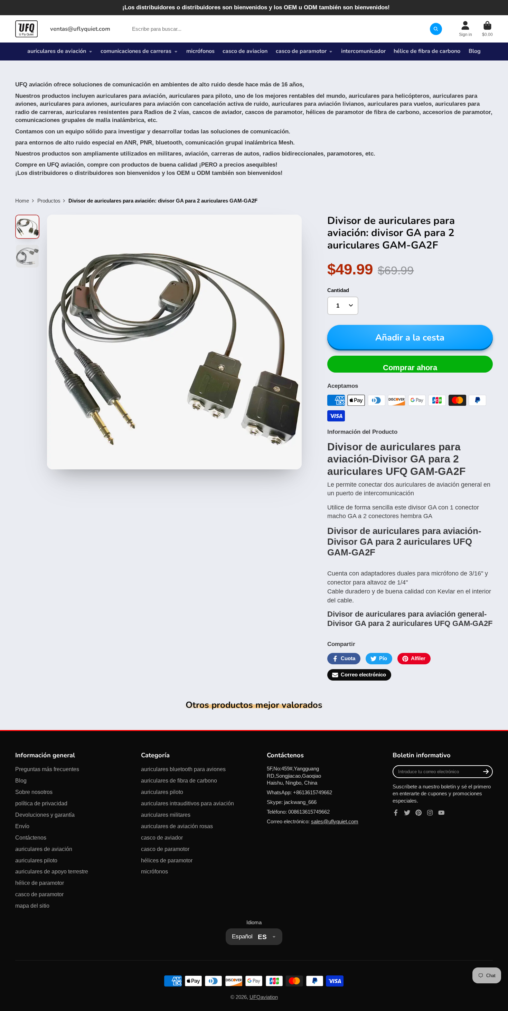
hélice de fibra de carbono (427, 51)
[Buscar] (436, 29)
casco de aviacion (245, 51)
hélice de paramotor (39, 883)
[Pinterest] (418, 812)
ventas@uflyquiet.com (80, 29)
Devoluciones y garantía (45, 815)
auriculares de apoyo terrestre (51, 871)
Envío (22, 826)
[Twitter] (407, 812)
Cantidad (338, 290)
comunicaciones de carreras (136, 51)
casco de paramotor (301, 51)
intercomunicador (363, 51)
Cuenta (465, 29)
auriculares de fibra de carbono (179, 780)
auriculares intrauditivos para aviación (187, 803)
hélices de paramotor (166, 860)
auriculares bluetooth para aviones (183, 769)
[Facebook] (396, 812)
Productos (48, 201)
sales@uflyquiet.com (334, 821)
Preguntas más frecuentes (47, 769)
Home (22, 201)
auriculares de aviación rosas (177, 826)
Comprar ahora (410, 367)
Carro (487, 29)
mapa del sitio (32, 905)
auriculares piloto (36, 860)
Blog (475, 51)
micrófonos (200, 51)
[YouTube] (441, 812)
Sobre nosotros (34, 792)
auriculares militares (165, 815)
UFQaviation (264, 997)
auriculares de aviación (56, 51)
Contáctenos (30, 837)
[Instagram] (430, 812)
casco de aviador (162, 837)
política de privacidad (41, 803)
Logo (26, 28)
